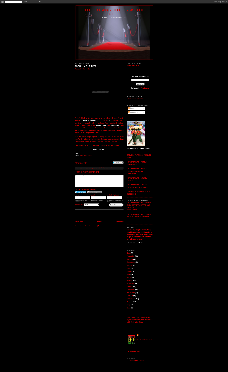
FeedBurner (145, 88)
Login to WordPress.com (94, 192)
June (129, 253)
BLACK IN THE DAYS (85, 66)
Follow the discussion (121, 162)
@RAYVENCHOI (133, 66)
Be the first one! (106, 168)
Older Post (120, 222)
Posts (132, 108)
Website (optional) (113, 195)
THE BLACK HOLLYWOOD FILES (135, 98)
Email (93, 195)
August (129, 265)
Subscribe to (79, 204)
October (130, 259)
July (128, 268)
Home (99, 222)
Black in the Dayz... (86, 155)
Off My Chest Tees (133, 351)
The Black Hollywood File (114, 12)
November (131, 256)
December (130, 290)
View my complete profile (144, 339)
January (130, 286)
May (128, 274)
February (130, 283)
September (131, 262)
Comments (134, 112)
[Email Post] (76, 153)
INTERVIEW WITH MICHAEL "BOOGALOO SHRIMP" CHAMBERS (137, 171)
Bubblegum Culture (137, 360)
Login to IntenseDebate (80, 192)
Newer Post (79, 222)
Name (77, 195)
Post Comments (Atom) (93, 226)
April (129, 277)
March (129, 280)
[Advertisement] (89, 215)
